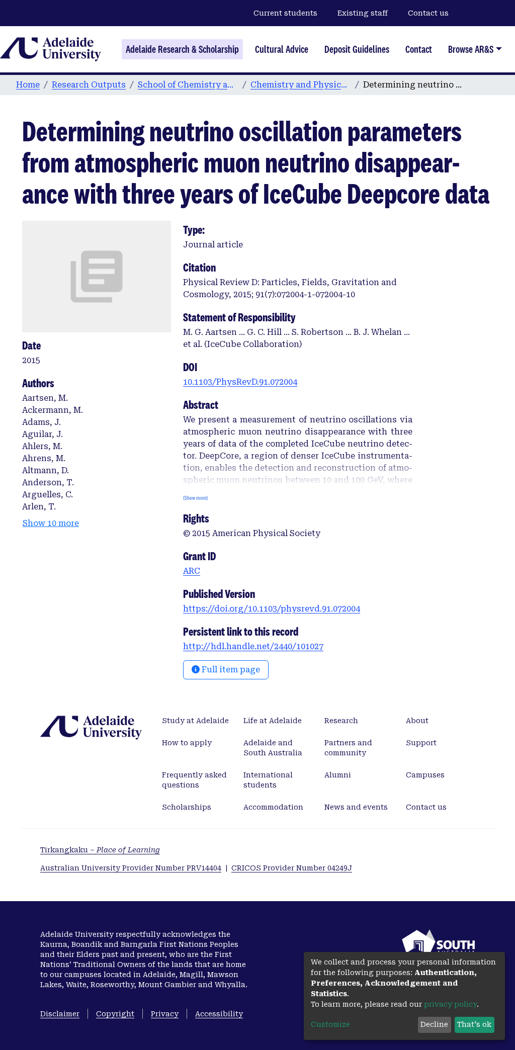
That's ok (474, 1024)
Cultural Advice (281, 49)
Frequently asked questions (194, 780)
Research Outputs (89, 85)
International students (268, 780)
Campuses (425, 775)
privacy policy (450, 1004)
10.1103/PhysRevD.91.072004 (240, 382)
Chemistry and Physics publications (300, 85)
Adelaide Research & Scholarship (182, 49)
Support (421, 743)
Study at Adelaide (195, 721)
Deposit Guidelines (356, 49)
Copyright (115, 1014)
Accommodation (273, 807)
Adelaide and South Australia (272, 748)
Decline (434, 1024)
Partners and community (348, 748)
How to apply (187, 743)
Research (341, 721)
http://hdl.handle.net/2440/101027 (253, 646)
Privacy (165, 1014)
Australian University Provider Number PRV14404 (130, 868)
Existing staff (362, 13)
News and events (356, 807)
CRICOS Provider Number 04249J (291, 868)
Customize (330, 1024)
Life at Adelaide (272, 721)
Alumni (337, 775)
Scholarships (186, 807)
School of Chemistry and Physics (188, 85)
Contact (418, 49)
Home (28, 85)
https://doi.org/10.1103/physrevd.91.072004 (271, 609)
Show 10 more (51, 523)
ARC (191, 571)
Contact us (428, 13)
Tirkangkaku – (100, 850)
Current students (285, 13)
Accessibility (219, 1014)
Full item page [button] (230, 669)
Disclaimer (59, 1014)
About (417, 721)
